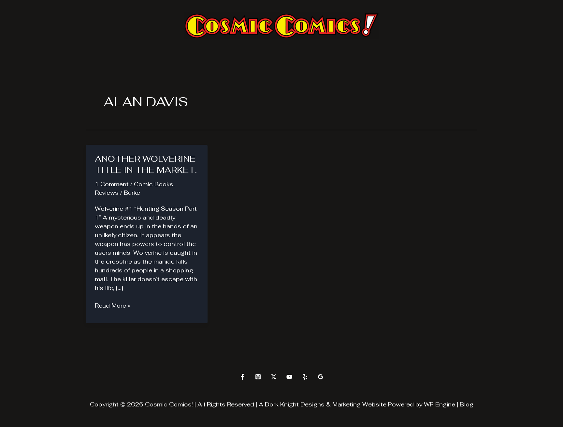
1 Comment (112, 184)
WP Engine (439, 404)
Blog (466, 404)
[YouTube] (289, 377)
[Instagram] (258, 377)
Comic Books (153, 184)
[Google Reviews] (321, 377)
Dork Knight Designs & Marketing (313, 404)
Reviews (107, 192)
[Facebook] (242, 377)
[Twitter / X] (274, 377)
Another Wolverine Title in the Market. (146, 164)
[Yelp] (305, 377)
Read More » (113, 305)
